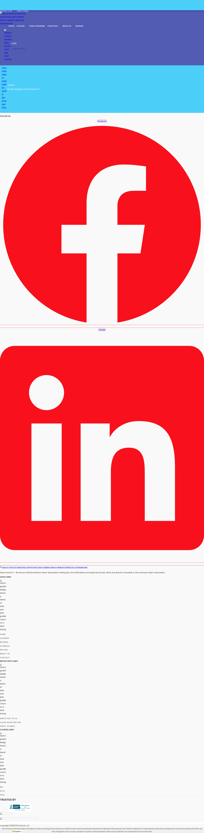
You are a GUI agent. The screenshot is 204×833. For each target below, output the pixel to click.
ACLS (2, 791)
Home (11, 26)
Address (11, 85)
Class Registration (10, 722)
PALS (2, 795)
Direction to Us (6, 11)
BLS (1, 787)
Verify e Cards (22, 11)
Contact (5, 657)
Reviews (79, 26)
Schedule (5, 646)
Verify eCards (7, 726)
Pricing (4, 650)
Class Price (52, 26)
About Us (66, 26)
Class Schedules (37, 26)
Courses (21, 26)
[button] (22, 26)
